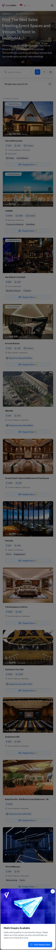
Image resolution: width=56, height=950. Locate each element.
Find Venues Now (42, 944)
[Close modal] (53, 891)
